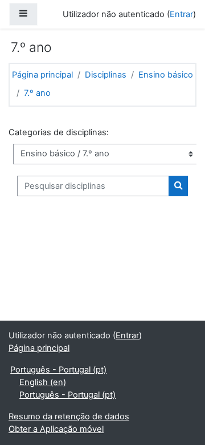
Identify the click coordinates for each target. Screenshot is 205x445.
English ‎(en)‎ (42, 382)
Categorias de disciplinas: (59, 132)
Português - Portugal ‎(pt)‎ (58, 370)
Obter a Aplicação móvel (56, 429)
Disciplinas (105, 75)
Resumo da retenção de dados (69, 416)
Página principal (42, 75)
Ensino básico (165, 75)
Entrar (181, 14)
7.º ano (37, 93)
